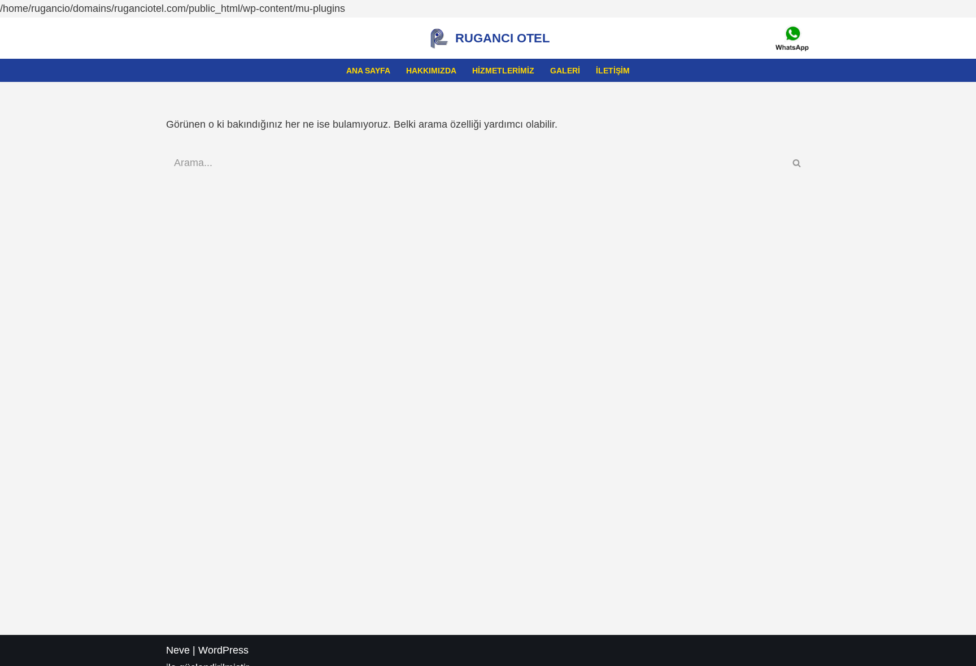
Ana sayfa (368, 70)
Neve (178, 650)
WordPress (223, 650)
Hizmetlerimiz (503, 70)
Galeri (565, 70)
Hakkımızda (431, 70)
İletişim (613, 70)
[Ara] (797, 163)
